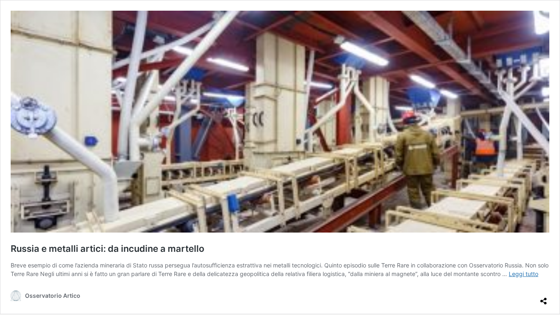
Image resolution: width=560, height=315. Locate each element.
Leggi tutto (523, 273)
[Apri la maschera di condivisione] (543, 298)
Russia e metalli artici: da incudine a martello (107, 248)
